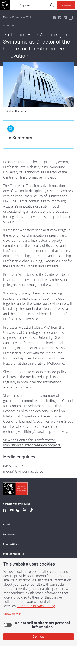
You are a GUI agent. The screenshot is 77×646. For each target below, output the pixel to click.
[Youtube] (12, 510)
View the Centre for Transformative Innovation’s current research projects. (32, 442)
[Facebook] (4, 510)
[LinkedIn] (24, 510)
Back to (16, 111)
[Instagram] (17, 510)
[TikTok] (31, 510)
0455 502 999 (13, 466)
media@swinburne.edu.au (23, 471)
